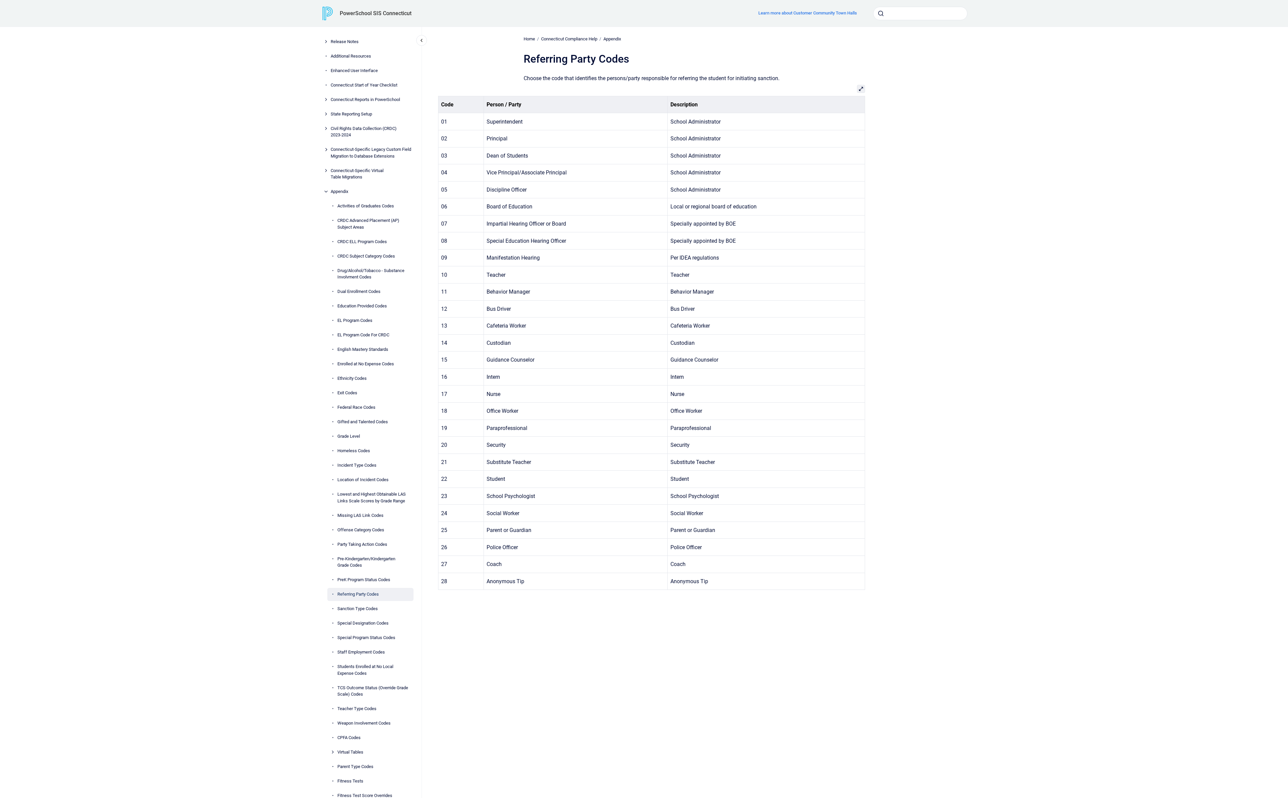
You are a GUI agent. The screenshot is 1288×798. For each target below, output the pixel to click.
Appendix (339, 191)
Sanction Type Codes (357, 608)
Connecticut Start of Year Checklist (364, 85)
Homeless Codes (353, 450)
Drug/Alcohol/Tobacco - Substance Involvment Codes (370, 274)
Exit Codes (347, 392)
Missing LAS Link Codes (360, 515)
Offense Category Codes (360, 529)
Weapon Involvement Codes (364, 723)
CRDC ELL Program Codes (362, 241)
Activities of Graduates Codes (365, 205)
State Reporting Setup (351, 114)
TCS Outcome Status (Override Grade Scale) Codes (372, 691)
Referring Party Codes (358, 594)
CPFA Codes (349, 737)
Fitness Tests (350, 781)
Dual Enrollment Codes (359, 291)
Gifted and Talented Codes (362, 421)
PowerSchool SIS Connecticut (375, 13)
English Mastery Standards (362, 349)
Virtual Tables (350, 752)
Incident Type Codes (356, 465)
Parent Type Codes (355, 766)
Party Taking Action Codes (362, 544)
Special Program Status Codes (366, 637)
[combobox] (920, 13)
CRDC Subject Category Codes (366, 256)
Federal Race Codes (356, 407)
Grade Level (348, 436)
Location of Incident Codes (363, 479)
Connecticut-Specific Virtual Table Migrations (357, 174)
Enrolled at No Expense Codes (365, 363)
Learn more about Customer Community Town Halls (807, 12)
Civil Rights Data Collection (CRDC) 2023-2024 (364, 132)
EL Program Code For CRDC (363, 334)
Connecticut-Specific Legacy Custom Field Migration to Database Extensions (371, 153)
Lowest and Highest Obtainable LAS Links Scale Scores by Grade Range (371, 497)
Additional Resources (351, 56)
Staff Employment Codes (361, 652)
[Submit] (881, 13)
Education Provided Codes (362, 305)
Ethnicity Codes (352, 378)
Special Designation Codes (363, 623)
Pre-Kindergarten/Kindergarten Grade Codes (366, 562)
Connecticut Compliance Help (569, 38)
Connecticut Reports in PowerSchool (365, 99)
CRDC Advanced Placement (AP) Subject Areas (368, 224)
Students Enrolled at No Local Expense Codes (365, 670)
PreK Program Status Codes (363, 579)
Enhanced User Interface (354, 70)
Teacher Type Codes (356, 708)
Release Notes (345, 41)
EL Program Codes (354, 320)
